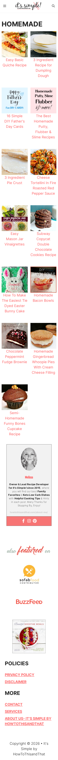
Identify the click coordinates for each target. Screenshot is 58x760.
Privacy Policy (19, 675)
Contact (14, 704)
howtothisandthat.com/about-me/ (29, 512)
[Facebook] (23, 521)
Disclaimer (15, 682)
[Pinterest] (35, 521)
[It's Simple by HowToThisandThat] (28, 6)
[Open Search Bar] (53, 6)
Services (13, 711)
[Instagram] (29, 521)
